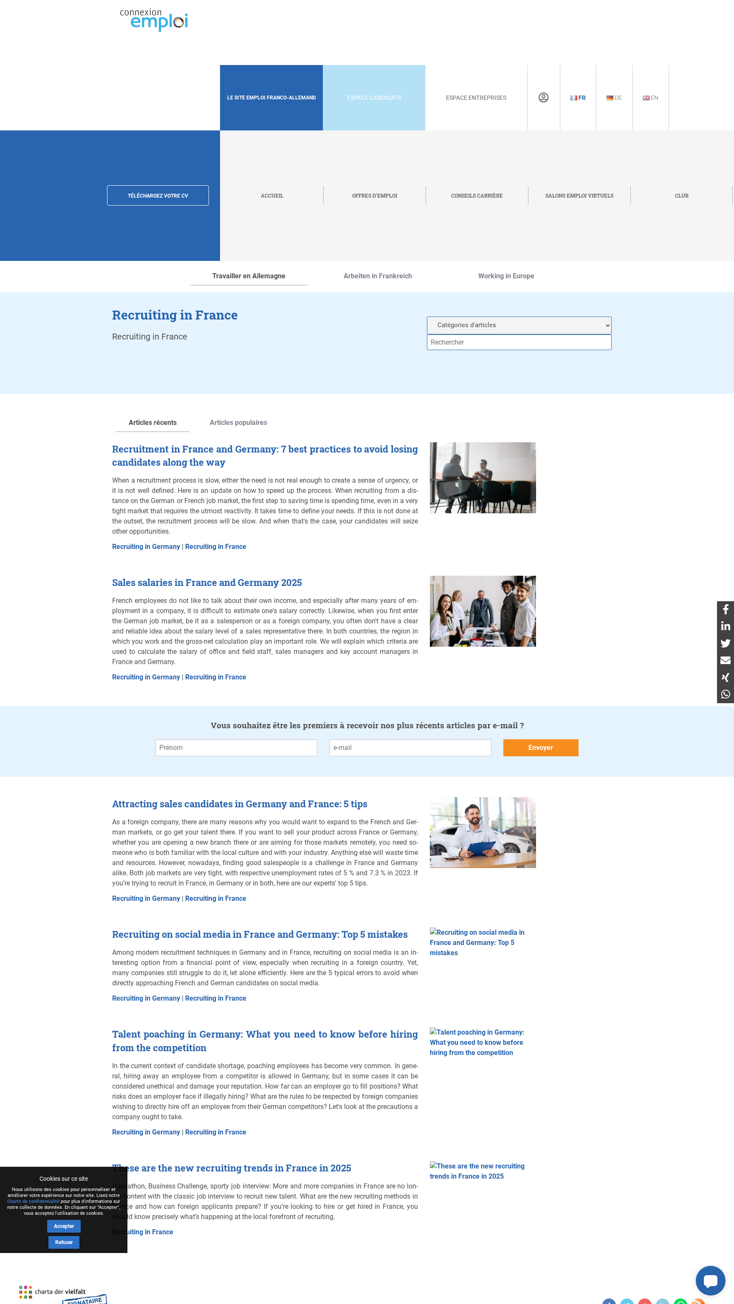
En (653, 97)
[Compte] (543, 97)
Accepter (64, 1226)
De (617, 97)
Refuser (64, 1242)
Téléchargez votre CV (158, 196)
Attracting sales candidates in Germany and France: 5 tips (239, 804)
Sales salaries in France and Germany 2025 (207, 582)
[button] (711, 1281)
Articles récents (153, 423)
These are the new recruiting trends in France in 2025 (231, 1168)
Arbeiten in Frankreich (378, 276)
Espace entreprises (476, 97)
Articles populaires (238, 423)
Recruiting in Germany (146, 547)
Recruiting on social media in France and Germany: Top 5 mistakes (260, 934)
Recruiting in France (215, 547)
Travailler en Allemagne (248, 276)
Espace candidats (374, 97)
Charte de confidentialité (33, 1201)
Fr (581, 97)
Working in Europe (506, 276)
